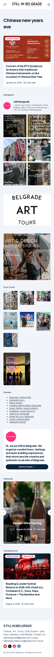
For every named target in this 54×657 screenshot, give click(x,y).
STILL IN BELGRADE (17, 626)
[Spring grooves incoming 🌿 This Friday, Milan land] (39, 150)
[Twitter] (9, 646)
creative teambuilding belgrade (25, 405)
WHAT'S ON (29, 556)
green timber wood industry (23, 408)
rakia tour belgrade (19, 413)
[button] (5, 4)
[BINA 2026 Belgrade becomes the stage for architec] (39, 174)
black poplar (15, 402)
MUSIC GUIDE (12, 38)
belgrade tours (17, 400)
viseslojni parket (17, 422)
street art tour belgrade (21, 416)
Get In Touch (25, 466)
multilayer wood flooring (22, 411)
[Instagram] (14, 646)
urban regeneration (19, 419)
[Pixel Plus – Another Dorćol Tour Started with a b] (14, 174)
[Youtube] (5, 646)
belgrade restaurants (20, 397)
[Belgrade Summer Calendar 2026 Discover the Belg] (39, 125)
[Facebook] (19, 646)
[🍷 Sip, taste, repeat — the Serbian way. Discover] (14, 125)
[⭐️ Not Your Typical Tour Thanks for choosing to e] (14, 150)
